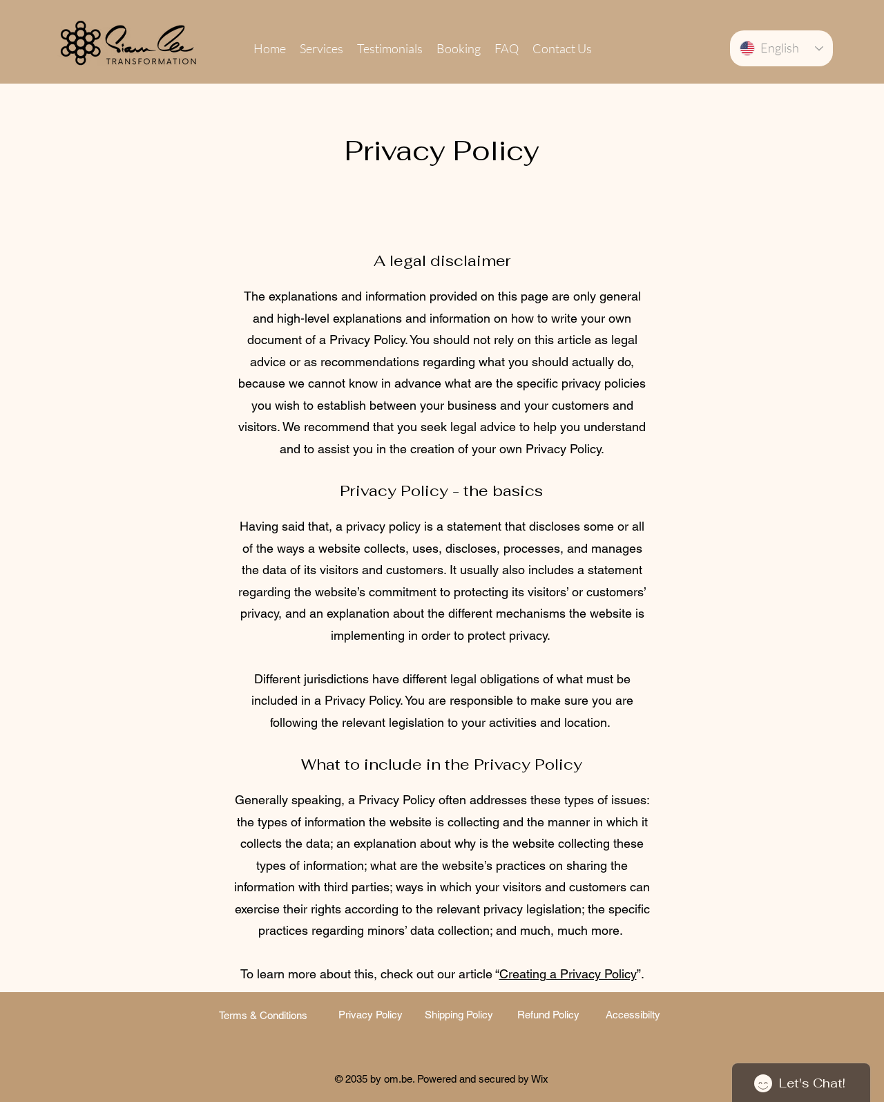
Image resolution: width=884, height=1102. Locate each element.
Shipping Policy (459, 1014)
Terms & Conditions (263, 1015)
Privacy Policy (369, 1014)
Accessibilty (633, 1014)
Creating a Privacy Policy (568, 974)
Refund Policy (548, 1014)
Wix (539, 1079)
